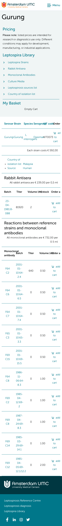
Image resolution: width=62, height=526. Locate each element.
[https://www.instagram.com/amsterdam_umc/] (21, 519)
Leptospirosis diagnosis (17, 506)
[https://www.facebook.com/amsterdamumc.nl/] (7, 519)
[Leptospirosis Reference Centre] (18, 7)
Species (28, 124)
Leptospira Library (14, 511)
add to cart (56, 207)
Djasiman (38, 137)
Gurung (18, 137)
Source (11, 168)
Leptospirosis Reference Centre (22, 500)
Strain (17, 124)
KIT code (48, 124)
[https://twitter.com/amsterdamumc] (28, 519)
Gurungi (9, 137)
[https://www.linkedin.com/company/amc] (14, 519)
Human (27, 168)
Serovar (8, 124)
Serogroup (39, 124)
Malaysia (28, 164)
